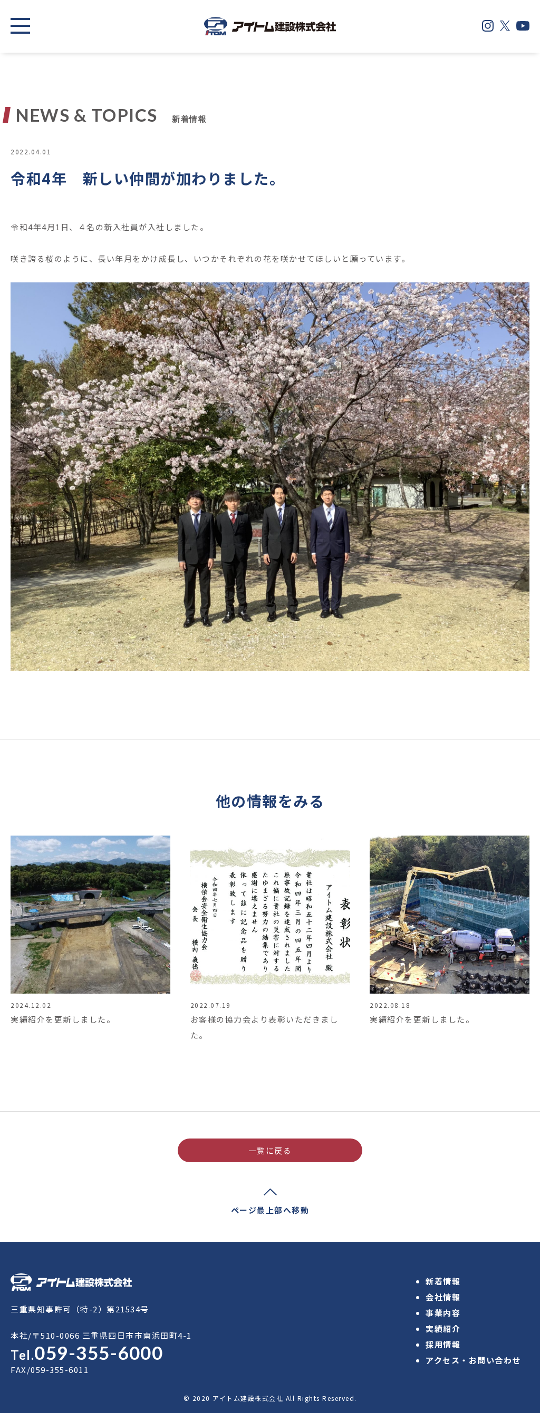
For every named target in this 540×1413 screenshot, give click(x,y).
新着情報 (443, 1281)
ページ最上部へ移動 (270, 1209)
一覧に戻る (270, 1150)
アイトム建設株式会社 (248, 1398)
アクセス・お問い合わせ (473, 1360)
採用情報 (443, 1344)
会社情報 (443, 1296)
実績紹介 (443, 1328)
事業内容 (443, 1312)
